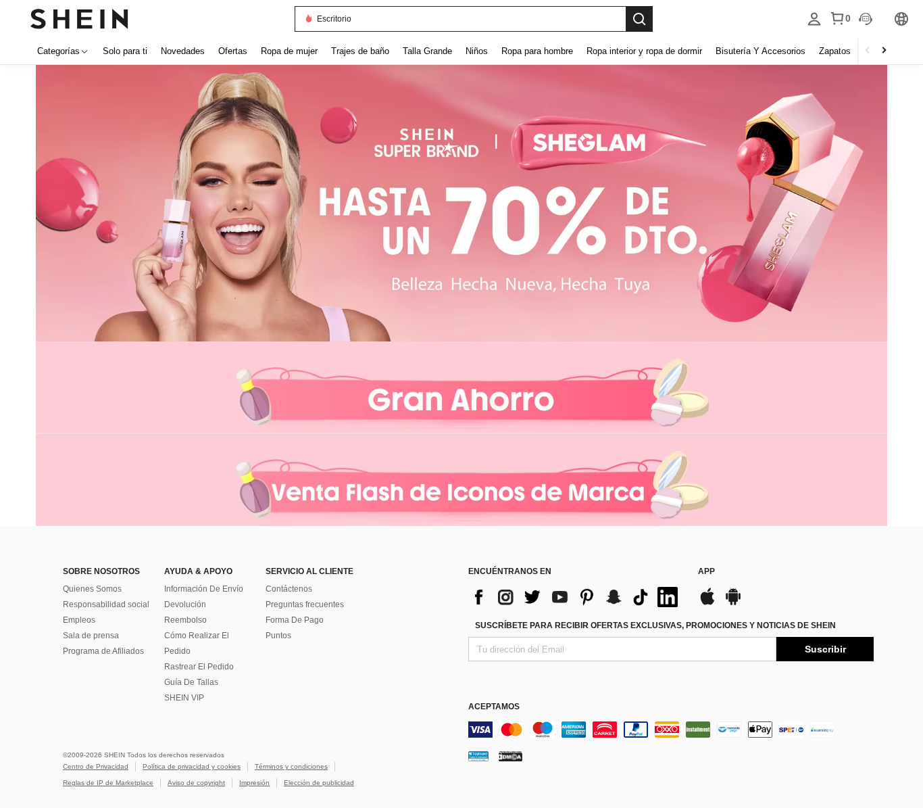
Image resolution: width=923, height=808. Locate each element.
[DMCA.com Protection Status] (510, 755)
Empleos (79, 620)
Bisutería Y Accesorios (760, 51)
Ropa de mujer (289, 51)
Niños (477, 51)
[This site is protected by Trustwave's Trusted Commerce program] (478, 755)
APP (706, 571)
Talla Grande (427, 51)
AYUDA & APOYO (198, 571)
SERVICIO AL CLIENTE (309, 571)
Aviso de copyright (196, 782)
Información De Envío (203, 589)
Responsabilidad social (106, 604)
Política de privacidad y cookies (192, 766)
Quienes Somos (92, 589)
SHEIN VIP (184, 698)
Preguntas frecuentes (305, 604)
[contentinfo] (576, 597)
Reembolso (185, 620)
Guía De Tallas (191, 682)
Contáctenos (289, 589)
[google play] (733, 603)
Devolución (185, 604)
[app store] (707, 603)
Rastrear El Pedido (199, 666)
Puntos (278, 635)
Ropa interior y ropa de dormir (644, 51)
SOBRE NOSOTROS (101, 571)
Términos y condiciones (291, 766)
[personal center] (814, 19)
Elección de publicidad (319, 782)
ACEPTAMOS (494, 706)
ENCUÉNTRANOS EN (509, 571)
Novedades (183, 51)
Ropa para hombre (537, 51)
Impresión (254, 782)
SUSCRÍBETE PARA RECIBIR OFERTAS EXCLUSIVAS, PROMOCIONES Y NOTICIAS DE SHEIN (655, 625)
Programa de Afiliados (103, 651)
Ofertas (232, 51)
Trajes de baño (360, 51)
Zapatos (835, 51)
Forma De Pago (295, 620)
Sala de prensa (91, 635)
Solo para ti (125, 51)
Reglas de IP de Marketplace (108, 782)
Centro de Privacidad (95, 766)
